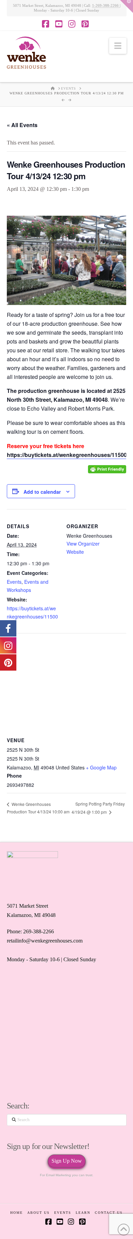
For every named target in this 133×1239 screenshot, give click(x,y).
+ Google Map (101, 767)
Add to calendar (42, 491)
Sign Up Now (66, 1161)
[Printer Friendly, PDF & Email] (107, 469)
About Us (38, 1212)
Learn (83, 1212)
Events (14, 581)
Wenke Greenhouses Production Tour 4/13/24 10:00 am (38, 808)
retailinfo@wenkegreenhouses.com (45, 941)
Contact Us (109, 1212)
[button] (118, 46)
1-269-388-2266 (106, 5)
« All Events (22, 125)
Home (16, 1212)
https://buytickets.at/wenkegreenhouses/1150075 (32, 616)
